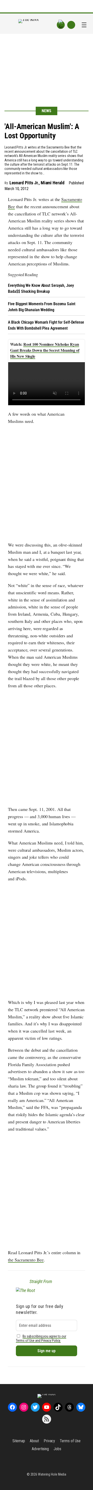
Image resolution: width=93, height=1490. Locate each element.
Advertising (40, 1448)
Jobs (57, 1448)
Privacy (49, 1441)
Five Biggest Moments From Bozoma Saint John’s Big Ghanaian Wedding (41, 306)
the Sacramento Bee (25, 1260)
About (34, 1441)
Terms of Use (70, 1441)
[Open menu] (84, 25)
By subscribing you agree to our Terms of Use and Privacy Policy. (41, 1338)
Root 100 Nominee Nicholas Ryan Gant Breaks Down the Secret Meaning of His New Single (44, 350)
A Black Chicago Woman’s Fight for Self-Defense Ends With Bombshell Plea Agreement (46, 325)
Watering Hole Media (52, 1474)
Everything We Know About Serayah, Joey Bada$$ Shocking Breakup (41, 288)
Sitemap (18, 1441)
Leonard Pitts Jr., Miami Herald (36, 182)
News (46, 110)
